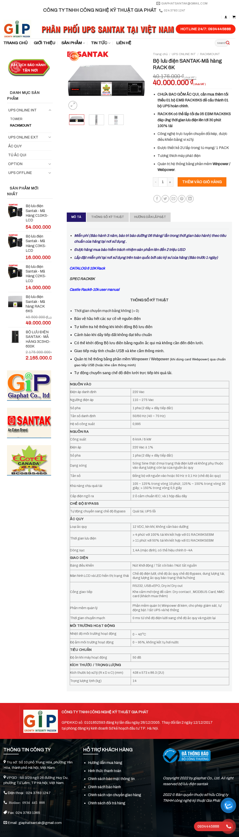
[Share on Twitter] (165, 198)
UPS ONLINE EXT (23, 137)
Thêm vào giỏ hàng (202, 182)
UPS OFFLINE (20, 173)
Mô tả (76, 217)
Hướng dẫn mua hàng (105, 763)
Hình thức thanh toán (104, 771)
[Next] (138, 80)
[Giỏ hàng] (233, 17)
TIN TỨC (99, 43)
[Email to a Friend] (173, 198)
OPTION (15, 164)
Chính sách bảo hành (104, 787)
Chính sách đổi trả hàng (106, 803)
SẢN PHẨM (71, 43)
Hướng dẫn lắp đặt (150, 217)
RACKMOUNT (21, 125)
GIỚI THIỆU (44, 43)
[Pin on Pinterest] (182, 198)
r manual (95, 289)
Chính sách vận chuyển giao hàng (114, 795)
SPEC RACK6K (82, 279)
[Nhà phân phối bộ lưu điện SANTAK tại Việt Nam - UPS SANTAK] (19, 29)
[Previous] (74, 80)
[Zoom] (72, 105)
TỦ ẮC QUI (17, 155)
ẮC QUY (15, 146)
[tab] (76, 217)
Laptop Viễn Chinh (186, 811)
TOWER (16, 119)
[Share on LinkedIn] (190, 198)
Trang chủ (160, 54)
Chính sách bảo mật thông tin (111, 779)
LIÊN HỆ (123, 43)
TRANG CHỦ (16, 43)
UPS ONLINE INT (22, 110)
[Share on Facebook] (157, 198)
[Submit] (228, 43)
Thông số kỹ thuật (107, 217)
